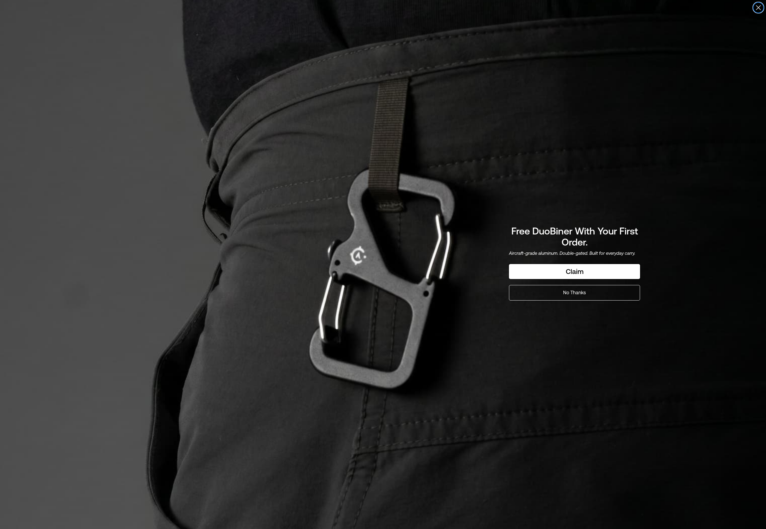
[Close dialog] (758, 7)
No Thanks (574, 292)
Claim (574, 271)
